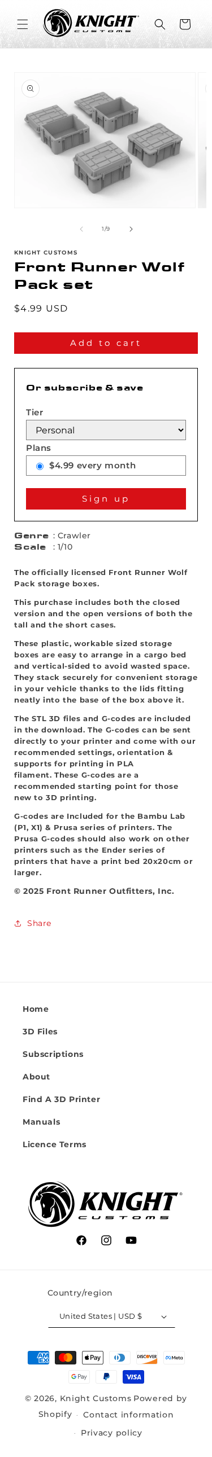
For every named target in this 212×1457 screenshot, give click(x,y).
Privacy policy (111, 1433)
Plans (38, 447)
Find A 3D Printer (61, 1099)
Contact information (128, 1415)
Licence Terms (54, 1144)
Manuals (41, 1122)
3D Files (40, 1031)
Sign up (106, 498)
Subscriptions (53, 1054)
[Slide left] (81, 229)
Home (36, 1009)
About (36, 1077)
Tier (34, 412)
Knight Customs (96, 1398)
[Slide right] (131, 229)
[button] (22, 24)
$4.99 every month (92, 465)
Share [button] (39, 923)
